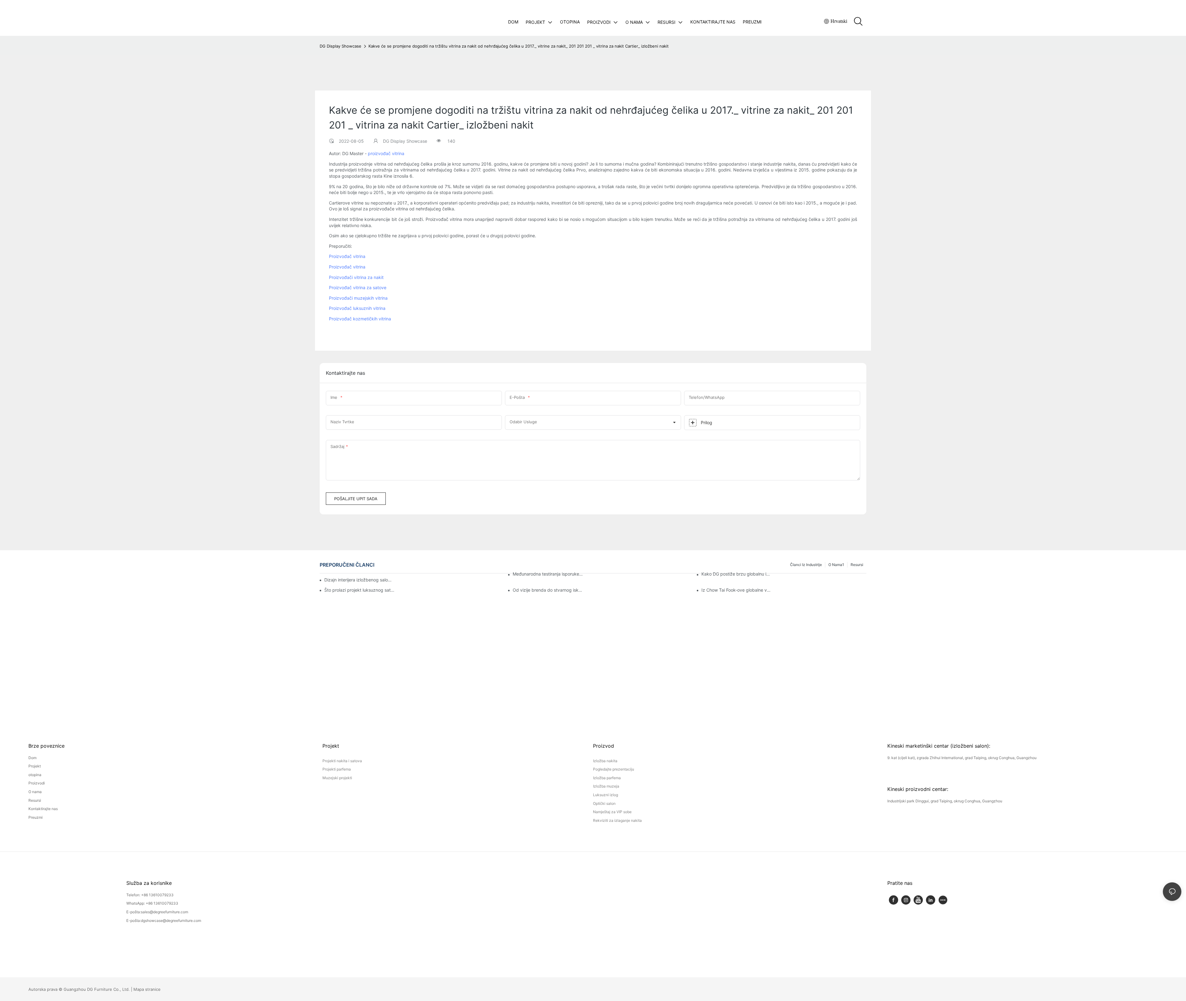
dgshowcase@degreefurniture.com (171, 920)
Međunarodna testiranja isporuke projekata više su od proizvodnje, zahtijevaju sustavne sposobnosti (548, 574)
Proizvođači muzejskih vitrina (358, 298)
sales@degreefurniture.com (164, 912)
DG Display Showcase (340, 46)
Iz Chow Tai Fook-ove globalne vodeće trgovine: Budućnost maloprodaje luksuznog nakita (736, 590)
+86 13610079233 (157, 895)
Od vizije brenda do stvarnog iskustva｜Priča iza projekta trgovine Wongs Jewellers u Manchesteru (548, 590)
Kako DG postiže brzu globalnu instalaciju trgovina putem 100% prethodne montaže (736, 574)
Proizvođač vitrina (347, 256)
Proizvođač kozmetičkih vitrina (360, 318)
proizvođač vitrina (386, 153)
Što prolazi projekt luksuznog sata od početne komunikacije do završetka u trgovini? (359, 590)
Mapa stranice (147, 989)
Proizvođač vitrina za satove (357, 287)
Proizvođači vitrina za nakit (356, 277)
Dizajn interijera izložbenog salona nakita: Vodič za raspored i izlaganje (358, 579)
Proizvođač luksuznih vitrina (357, 308)
